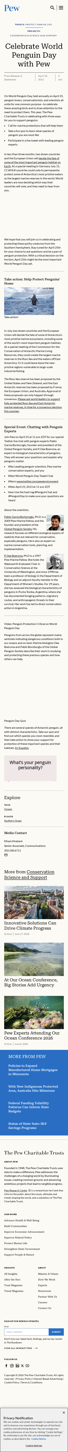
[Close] (64, 1412)
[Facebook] (6, 1366)
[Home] (34, 1153)
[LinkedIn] (17, 1366)
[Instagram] (12, 1366)
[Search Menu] (52, 8)
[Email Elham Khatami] (6, 855)
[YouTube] (27, 1366)
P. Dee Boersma (13, 555)
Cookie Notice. (38, 1438)
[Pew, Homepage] (12, 7)
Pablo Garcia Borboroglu (19, 516)
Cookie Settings (34, 1445)
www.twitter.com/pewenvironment (37, 481)
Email (6, 1326)
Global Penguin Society (18, 528)
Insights (9, 1267)
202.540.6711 (12, 850)
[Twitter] (22, 1365)
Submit (56, 1332)
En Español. (22, 747)
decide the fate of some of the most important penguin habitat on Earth (32, 162)
